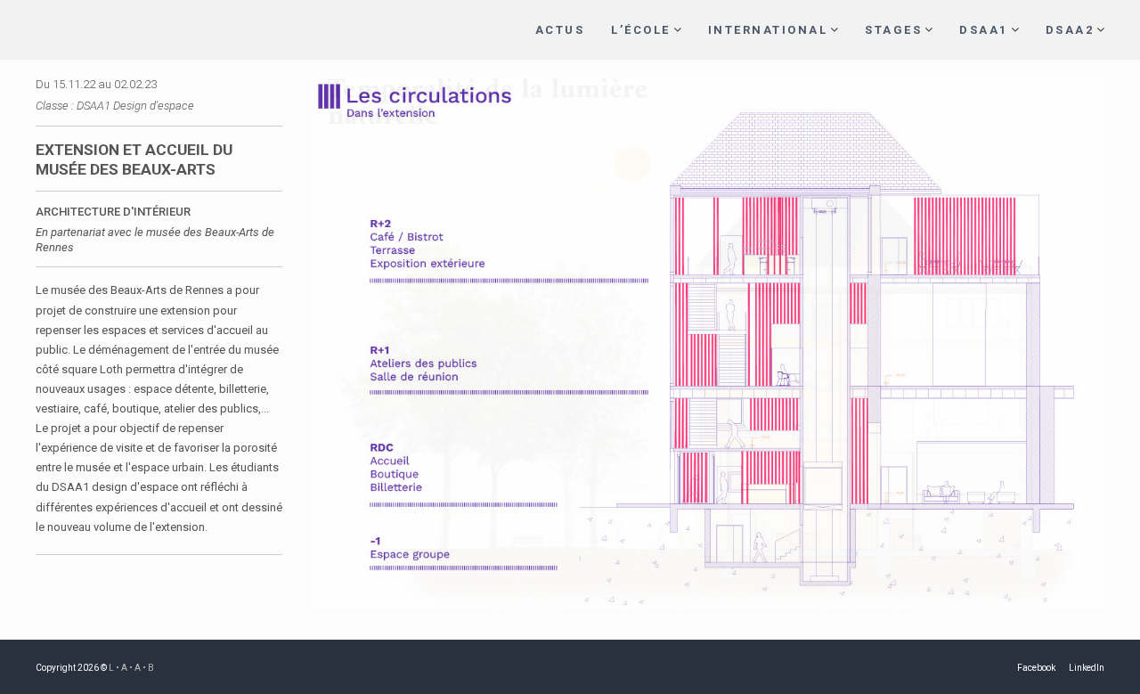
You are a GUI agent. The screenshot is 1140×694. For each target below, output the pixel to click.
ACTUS (560, 30)
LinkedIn (1086, 668)
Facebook (1036, 668)
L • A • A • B (131, 668)
